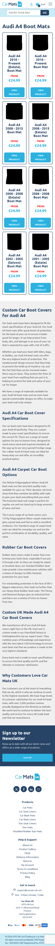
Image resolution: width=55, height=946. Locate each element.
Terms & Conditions (27, 868)
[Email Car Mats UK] (38, 789)
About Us (27, 845)
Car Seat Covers (27, 811)
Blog (27, 876)
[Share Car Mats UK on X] (16, 789)
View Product (14, 92)
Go (45, 12)
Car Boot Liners (27, 819)
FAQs (27, 852)
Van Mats (27, 827)
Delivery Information (27, 856)
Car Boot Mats (27, 815)
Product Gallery (27, 848)
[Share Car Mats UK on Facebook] (24, 789)
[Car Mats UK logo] (27, 777)
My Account (27, 864)
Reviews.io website (40, 706)
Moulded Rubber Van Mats (27, 831)
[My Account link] (31, 4)
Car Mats (27, 807)
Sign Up (27, 757)
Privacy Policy (27, 872)
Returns (27, 860)
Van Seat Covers (28, 823)
